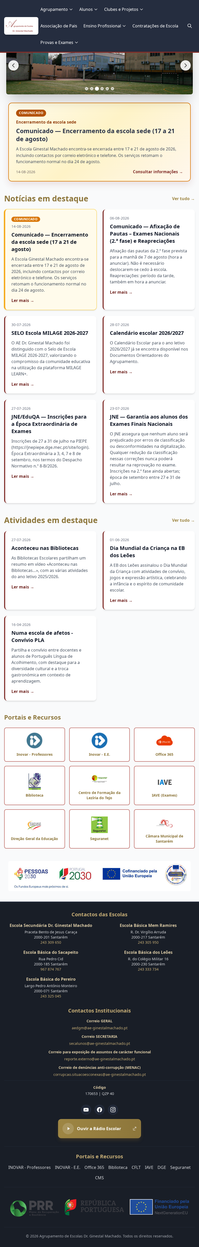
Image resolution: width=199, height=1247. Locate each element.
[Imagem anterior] (13, 65)
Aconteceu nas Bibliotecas (45, 548)
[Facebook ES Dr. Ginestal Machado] (99, 1110)
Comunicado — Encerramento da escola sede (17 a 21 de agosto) (49, 242)
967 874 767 (50, 969)
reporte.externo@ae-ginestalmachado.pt (99, 1058)
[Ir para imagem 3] (97, 89)
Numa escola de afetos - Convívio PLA (42, 636)
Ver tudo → (183, 198)
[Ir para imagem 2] (91, 88)
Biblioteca (117, 1167)
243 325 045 (50, 996)
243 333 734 (148, 969)
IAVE (149, 1167)
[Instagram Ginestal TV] (113, 1110)
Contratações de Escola (155, 26)
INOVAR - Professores (29, 1167)
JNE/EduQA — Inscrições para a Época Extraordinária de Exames (49, 424)
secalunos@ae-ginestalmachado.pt (99, 1043)
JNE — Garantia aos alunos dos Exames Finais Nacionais (149, 420)
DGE (162, 1167)
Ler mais (22, 300)
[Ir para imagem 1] (86, 88)
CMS (99, 1178)
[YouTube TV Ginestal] (86, 1110)
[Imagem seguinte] (185, 65)
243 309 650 (50, 942)
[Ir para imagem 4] (102, 88)
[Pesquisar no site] (189, 26)
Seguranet (180, 1167)
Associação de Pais (58, 26)
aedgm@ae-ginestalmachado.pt (99, 1027)
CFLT (136, 1167)
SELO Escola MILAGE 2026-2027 (49, 332)
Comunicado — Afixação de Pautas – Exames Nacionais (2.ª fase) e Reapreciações (145, 233)
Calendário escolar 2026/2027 (147, 332)
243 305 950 (148, 942)
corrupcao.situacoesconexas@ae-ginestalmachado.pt (99, 1074)
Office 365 (94, 1167)
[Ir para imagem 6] (112, 88)
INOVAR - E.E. (67, 1167)
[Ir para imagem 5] (107, 88)
